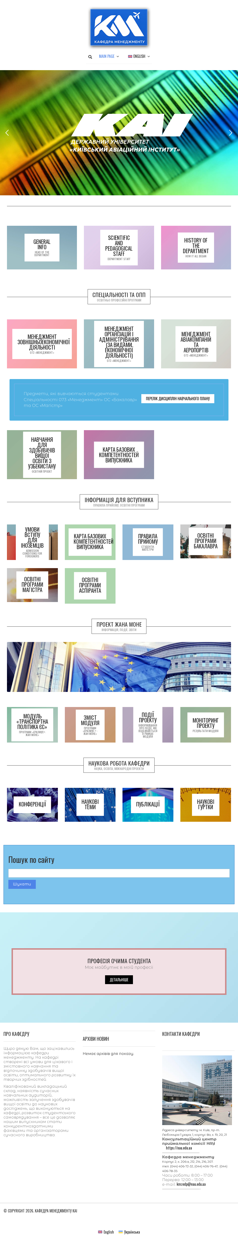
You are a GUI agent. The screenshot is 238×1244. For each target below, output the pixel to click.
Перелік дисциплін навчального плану (178, 398)
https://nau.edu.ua (179, 1148)
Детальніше (119, 979)
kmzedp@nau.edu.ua (191, 1184)
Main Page (106, 56)
